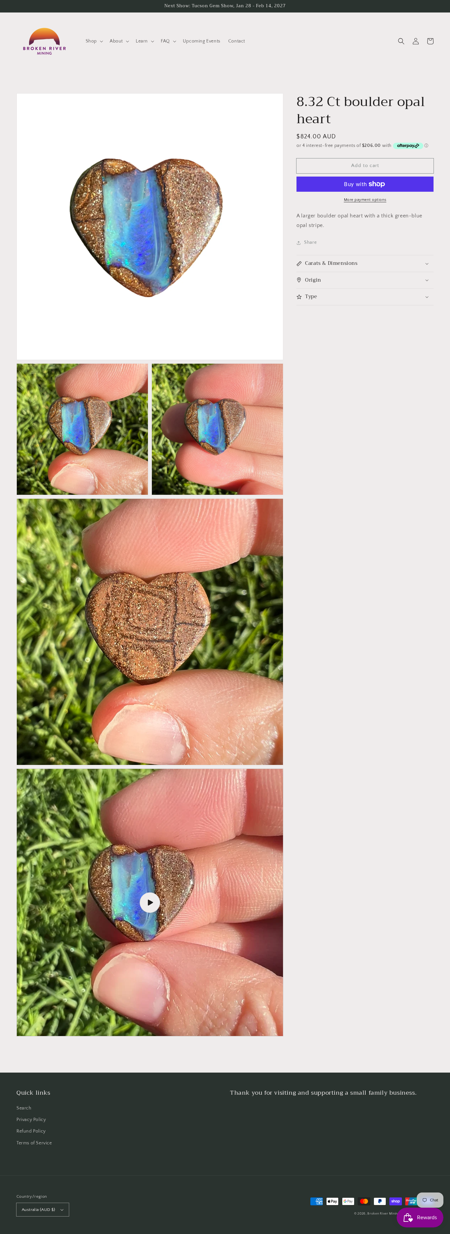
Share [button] (310, 242)
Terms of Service (34, 1143)
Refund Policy (31, 1131)
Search (24, 1108)
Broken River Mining (383, 1214)
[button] (94, 41)
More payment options (365, 200)
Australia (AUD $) (38, 1209)
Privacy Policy (31, 1119)
